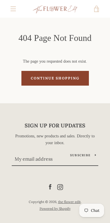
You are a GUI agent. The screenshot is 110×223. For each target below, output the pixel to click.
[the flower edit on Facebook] (50, 186)
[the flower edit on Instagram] (60, 186)
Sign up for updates (55, 125)
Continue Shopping (55, 78)
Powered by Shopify (55, 209)
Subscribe (80, 155)
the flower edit (69, 202)
